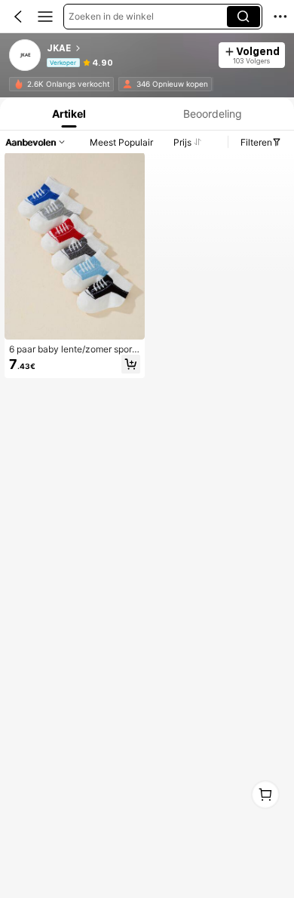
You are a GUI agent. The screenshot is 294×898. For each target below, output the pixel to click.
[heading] (128, 48)
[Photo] (19, 84)
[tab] (67, 113)
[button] (18, 16)
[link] (25, 56)
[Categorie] (45, 16)
